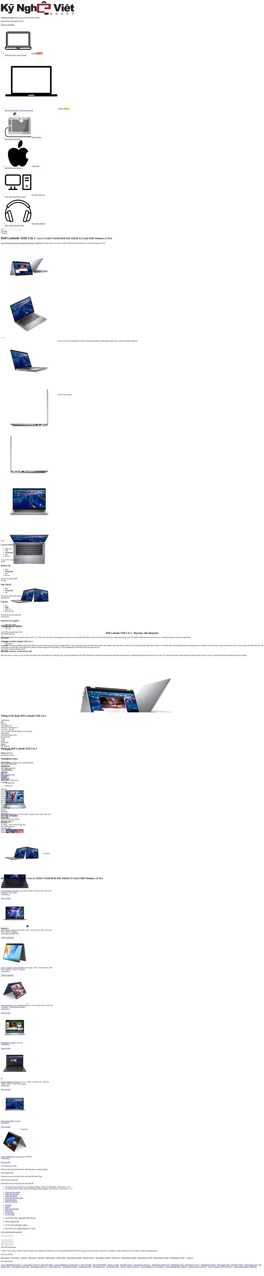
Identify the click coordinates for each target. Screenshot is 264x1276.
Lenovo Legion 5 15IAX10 (197, 1267)
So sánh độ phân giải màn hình (11, 615)
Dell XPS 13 (115, 1258)
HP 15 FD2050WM (99, 1265)
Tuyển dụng (9, 1211)
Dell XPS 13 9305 (237, 1265)
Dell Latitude (5, 1258)
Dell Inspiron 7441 (99, 1267)
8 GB (2, 741)
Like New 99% (6, 828)
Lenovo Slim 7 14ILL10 (9, 930)
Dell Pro (24, 1258)
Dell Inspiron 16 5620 (208, 1265)
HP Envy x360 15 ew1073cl (129, 1267)
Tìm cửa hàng (9, 1213)
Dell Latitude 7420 (251, 1265)
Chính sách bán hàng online (14, 1198)
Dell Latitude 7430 (223, 1265)
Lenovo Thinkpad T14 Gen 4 (10, 1082)
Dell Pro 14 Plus (88, 1258)
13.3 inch (4, 777)
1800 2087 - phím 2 (21, 1225)
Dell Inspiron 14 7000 (144, 1258)
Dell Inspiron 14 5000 (128, 1258)
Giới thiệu (8, 1205)
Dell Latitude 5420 (7, 1121)
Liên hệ (7, 1207)
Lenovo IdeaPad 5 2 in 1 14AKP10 (12, 1005)
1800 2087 (16, 884)
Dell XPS (41, 1258)
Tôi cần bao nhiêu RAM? (9, 579)
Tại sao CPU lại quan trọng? (10, 560)
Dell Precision (50, 1258)
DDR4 (3, 744)
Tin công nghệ (9, 1214)
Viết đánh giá (5, 766)
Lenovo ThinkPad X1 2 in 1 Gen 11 (12, 1157)
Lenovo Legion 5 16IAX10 (10, 891)
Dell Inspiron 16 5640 (8, 1043)
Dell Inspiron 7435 (177, 1265)
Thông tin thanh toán (12, 1209)
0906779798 (15, 1221)
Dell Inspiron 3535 (113, 1267)
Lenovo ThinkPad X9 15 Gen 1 (11, 1265)
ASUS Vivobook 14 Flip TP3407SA (13, 968)
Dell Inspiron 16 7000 (177, 1258)
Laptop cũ (189, 1258)
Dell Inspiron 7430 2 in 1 (142, 1265)
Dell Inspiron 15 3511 (192, 1265)
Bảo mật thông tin (11, 1200)
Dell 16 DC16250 (47, 1265)
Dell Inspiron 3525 (55, 1267)
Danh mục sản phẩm (7, 25)
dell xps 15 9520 (113, 1265)
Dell (2, 637)
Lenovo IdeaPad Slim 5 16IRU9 (176, 1267)
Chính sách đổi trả (11, 1196)
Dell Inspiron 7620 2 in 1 (39, 1267)
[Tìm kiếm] (21, 229)
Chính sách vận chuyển (12, 1192)
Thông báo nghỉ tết (11, 1202)
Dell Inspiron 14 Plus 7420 (20, 1267)
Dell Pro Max (61, 1258)
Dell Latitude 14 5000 (74, 1258)
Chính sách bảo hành (12, 1194)
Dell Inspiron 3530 (85, 1267)
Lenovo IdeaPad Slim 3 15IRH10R (245, 1267)
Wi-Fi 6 (3, 810)
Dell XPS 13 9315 (126, 1265)
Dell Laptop (32, 1258)
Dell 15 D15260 (86, 1265)
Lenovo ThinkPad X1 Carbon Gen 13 (66, 1265)
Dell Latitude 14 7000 (102, 1258)
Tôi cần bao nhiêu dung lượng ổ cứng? (13, 596)
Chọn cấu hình (5, 898)
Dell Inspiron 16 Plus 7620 (161, 1265)
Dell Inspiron (15, 1258)
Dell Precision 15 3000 (160, 1258)
